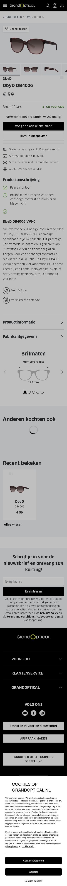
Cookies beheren (33, 880)
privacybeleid (11, 846)
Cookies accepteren (33, 860)
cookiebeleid (28, 846)
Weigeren (33, 871)
